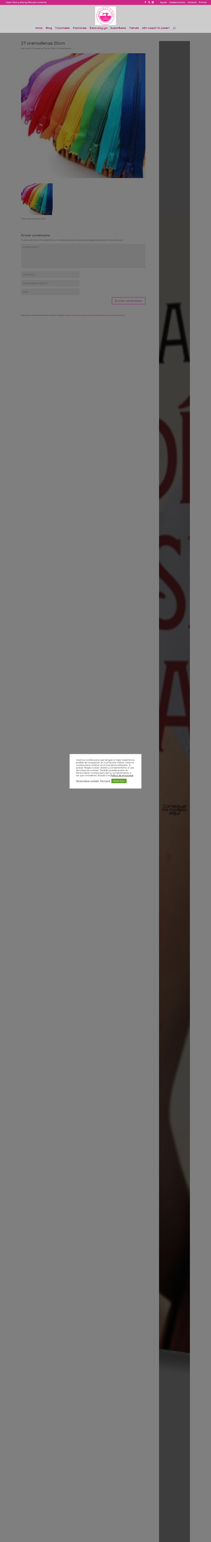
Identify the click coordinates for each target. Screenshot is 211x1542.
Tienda (134, 28)
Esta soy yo (98, 28)
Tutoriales (62, 28)
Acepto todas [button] (119, 781)
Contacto (192, 2)
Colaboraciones (177, 2)
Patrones (80, 28)
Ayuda (163, 2)
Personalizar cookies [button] (87, 781)
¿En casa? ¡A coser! (156, 28)
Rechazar (105, 781)
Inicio (39, 28)
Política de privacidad (122, 775)
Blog (49, 28)
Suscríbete (118, 28)
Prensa (203, 2)
